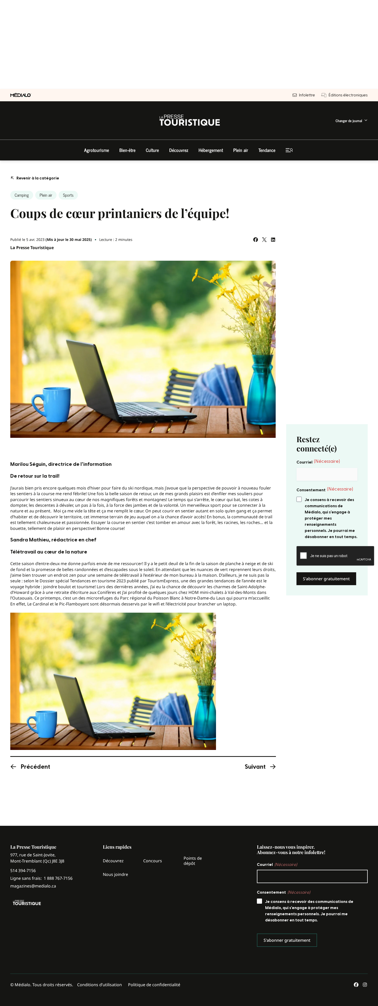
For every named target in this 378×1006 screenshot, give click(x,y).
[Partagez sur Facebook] (255, 239)
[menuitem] (352, 120)
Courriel (318, 461)
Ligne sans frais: (41, 878)
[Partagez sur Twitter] (264, 239)
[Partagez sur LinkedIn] (273, 239)
